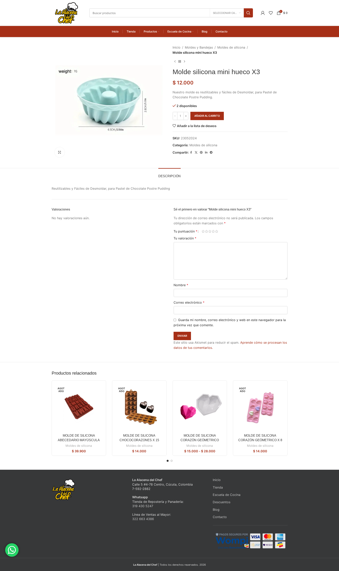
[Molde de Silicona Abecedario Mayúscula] (79, 408)
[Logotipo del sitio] (66, 12)
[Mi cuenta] (263, 13)
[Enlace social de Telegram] (211, 152)
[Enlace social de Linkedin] (206, 152)
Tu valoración (185, 238)
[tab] (169, 174)
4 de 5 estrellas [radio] (213, 231)
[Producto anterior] (175, 61)
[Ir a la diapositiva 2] (172, 461)
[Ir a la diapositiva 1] (168, 461)
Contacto (220, 517)
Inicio (176, 47)
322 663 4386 (143, 519)
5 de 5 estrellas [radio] (216, 231)
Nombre (181, 285)
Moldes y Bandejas (199, 47)
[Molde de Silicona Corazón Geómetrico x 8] (260, 408)
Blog (216, 510)
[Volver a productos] (179, 61)
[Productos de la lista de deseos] (271, 13)
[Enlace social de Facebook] (191, 152)
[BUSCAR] (248, 12)
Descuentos (221, 502)
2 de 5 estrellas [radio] (206, 231)
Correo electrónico (189, 302)
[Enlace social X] (196, 152)
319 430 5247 (142, 506)
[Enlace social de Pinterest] (201, 152)
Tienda (218, 487)
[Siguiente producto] (184, 61)
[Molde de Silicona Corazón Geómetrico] (200, 408)
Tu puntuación (185, 231)
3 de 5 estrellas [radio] (210, 231)
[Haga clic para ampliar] (60, 152)
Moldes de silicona (231, 47)
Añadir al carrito (207, 115)
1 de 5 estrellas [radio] (203, 231)
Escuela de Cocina (226, 495)
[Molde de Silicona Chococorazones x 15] (139, 408)
